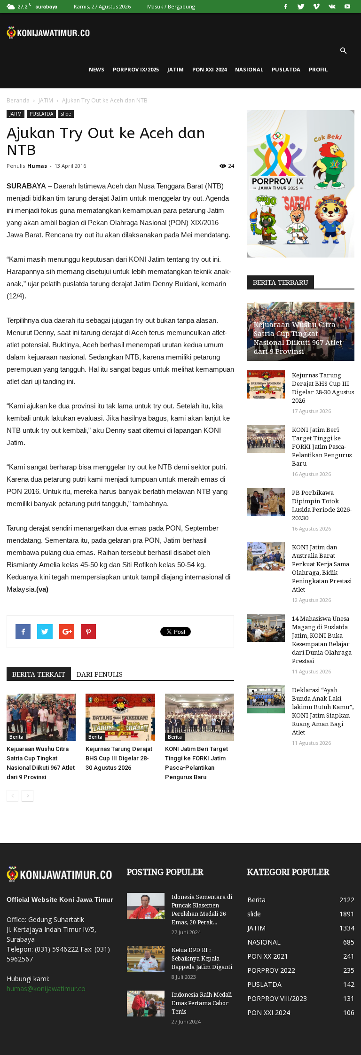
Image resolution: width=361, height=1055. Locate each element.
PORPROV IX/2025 (136, 69)
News (96, 69)
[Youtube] (347, 6)
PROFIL (318, 69)
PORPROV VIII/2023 (277, 998)
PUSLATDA (286, 69)
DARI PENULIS (100, 674)
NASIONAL (249, 69)
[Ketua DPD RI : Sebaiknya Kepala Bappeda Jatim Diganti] (146, 959)
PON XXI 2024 (209, 69)
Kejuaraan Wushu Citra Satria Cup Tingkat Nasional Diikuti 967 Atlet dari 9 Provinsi (298, 338)
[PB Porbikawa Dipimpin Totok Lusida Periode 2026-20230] (266, 502)
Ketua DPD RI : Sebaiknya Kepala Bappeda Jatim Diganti (202, 958)
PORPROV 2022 (271, 970)
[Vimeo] (316, 6)
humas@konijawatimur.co (46, 988)
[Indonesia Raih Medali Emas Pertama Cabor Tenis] (146, 1003)
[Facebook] (285, 6)
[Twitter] (301, 6)
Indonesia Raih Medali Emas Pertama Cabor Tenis (202, 1003)
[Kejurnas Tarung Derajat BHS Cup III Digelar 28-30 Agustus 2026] (120, 717)
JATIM (175, 69)
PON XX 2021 (267, 956)
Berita (16, 737)
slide (66, 113)
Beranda (18, 100)
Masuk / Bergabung (171, 6)
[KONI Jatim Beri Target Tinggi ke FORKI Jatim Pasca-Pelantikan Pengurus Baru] (199, 717)
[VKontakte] (332, 6)
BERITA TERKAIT (38, 674)
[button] (343, 50)
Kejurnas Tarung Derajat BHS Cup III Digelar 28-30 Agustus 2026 (119, 758)
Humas (37, 165)
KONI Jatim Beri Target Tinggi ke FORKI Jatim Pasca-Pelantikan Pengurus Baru (322, 446)
